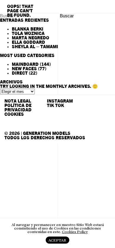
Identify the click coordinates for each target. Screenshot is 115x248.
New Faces (24, 69)
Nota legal (17, 101)
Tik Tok (55, 105)
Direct (20, 73)
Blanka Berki (27, 29)
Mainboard (25, 64)
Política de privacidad (18, 107)
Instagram (60, 101)
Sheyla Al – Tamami (35, 47)
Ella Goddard (28, 42)
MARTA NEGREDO (30, 38)
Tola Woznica (28, 33)
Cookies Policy (75, 231)
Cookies (14, 114)
